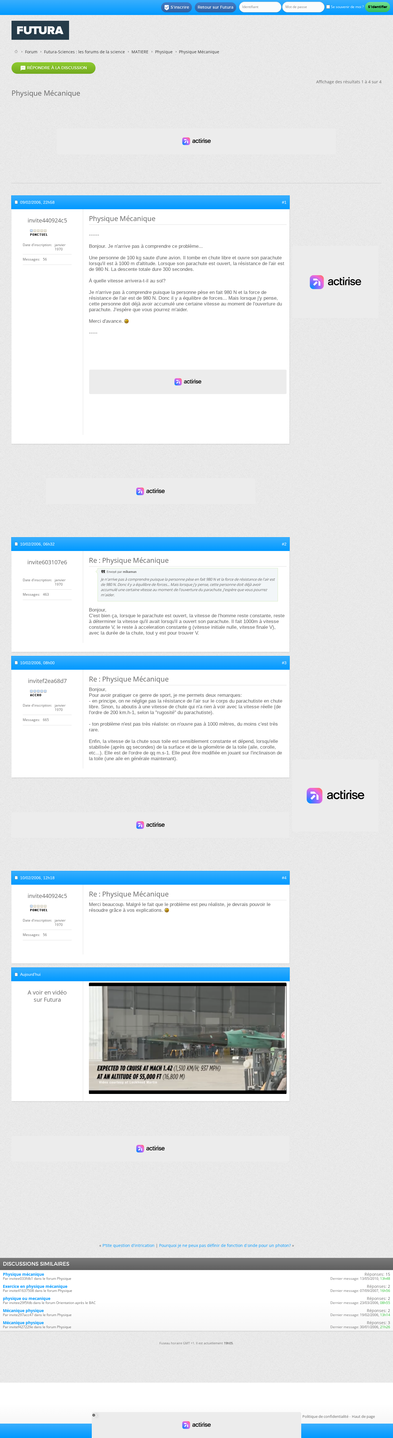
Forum (31, 51)
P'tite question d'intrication (128, 1245)
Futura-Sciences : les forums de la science (84, 51)
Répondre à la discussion (53, 68)
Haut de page (363, 1416)
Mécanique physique (23, 1310)
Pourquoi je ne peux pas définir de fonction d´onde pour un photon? (225, 1245)
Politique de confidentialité (325, 1416)
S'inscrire (176, 7)
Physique (164, 51)
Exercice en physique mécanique (35, 1286)
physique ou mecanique (26, 1298)
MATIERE (139, 51)
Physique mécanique (23, 1274)
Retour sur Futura (215, 7)
